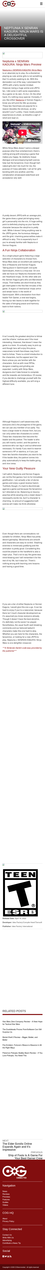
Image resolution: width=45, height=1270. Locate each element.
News (4, 1191)
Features (6, 1199)
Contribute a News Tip (11, 1243)
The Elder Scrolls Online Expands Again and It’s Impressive (17, 1146)
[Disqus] (22, 751)
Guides (5, 1202)
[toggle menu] (41, 3)
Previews (6, 1196)
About (4, 1218)
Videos (5, 1205)
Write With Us (8, 1237)
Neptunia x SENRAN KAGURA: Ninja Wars (22, 70)
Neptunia (20, 99)
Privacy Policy (8, 1221)
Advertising (7, 1240)
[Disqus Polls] (22, 686)
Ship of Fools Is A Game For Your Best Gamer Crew (25, 1157)
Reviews (6, 1194)
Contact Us (7, 1234)
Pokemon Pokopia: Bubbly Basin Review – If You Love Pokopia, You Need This (22, 1054)
